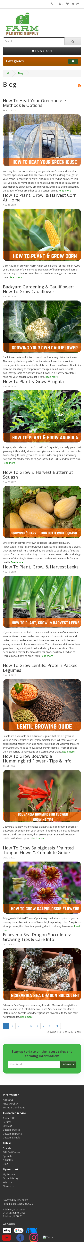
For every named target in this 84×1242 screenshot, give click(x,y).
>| (56, 1025)
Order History (10, 1178)
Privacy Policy (10, 1103)
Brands (7, 1148)
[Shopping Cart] (72, 3)
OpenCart (22, 1200)
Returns (7, 1122)
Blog (20, 73)
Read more (65, 190)
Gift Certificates (11, 1152)
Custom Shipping (12, 1133)
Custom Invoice (11, 1129)
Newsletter (9, 1186)
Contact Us (9, 1118)
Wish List (8, 1182)
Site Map (7, 1126)
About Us (8, 1099)
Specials (7, 1156)
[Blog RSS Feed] (79, 84)
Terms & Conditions (14, 1107)
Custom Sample (11, 1137)
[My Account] (61, 3)
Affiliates (8, 1160)
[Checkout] (77, 3)
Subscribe (68, 1064)
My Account (9, 1174)
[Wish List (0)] (67, 3)
